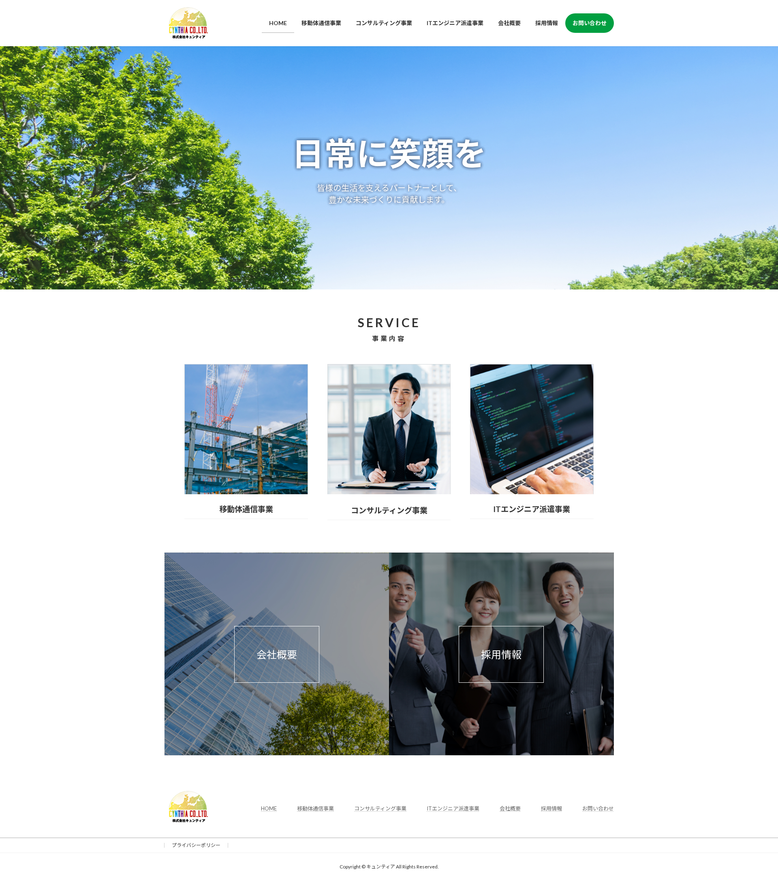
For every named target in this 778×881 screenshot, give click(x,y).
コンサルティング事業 (380, 808)
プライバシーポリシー (196, 845)
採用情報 (501, 654)
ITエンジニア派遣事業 (453, 808)
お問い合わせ (598, 808)
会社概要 (276, 654)
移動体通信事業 (315, 808)
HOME (269, 808)
